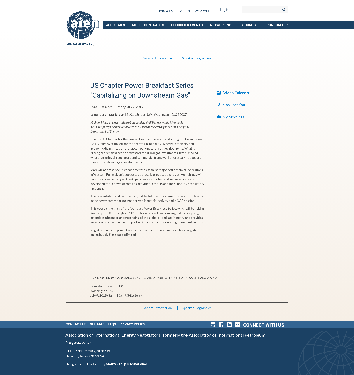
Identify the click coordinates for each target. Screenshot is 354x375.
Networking (220, 25)
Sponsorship (276, 25)
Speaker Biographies (196, 58)
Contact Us (76, 324)
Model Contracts (148, 25)
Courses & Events (187, 25)
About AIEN (115, 25)
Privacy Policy (132, 324)
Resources (247, 25)
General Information (157, 58)
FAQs (112, 324)
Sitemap (97, 324)
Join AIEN (165, 11)
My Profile (203, 11)
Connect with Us (263, 325)
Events (184, 11)
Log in (224, 10)
